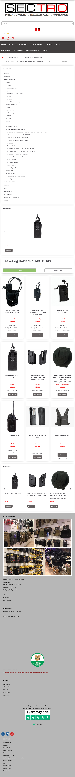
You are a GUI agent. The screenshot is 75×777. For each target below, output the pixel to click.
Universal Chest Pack (62, 435)
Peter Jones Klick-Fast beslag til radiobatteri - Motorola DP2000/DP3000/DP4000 (62, 379)
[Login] (8, 38)
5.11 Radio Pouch (12, 435)
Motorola (37, 384)
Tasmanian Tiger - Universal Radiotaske (12, 311)
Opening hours (7, 742)
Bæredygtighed (7, 765)
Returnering (6, 770)
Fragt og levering (7, 750)
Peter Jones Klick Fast (62, 384)
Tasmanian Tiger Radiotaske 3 (63, 311)
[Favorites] (3, 38)
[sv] (7, 33)
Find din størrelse (7, 760)
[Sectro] (36, 9)
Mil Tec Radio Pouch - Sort (13, 243)
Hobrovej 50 (6, 597)
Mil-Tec (12, 384)
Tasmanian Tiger (12, 319)
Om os (5, 753)
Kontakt (5, 745)
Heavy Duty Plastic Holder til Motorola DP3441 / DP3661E (37, 378)
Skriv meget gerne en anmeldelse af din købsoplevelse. (37, 708)
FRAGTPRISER (7, 768)
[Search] (72, 23)
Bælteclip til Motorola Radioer (37, 436)
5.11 (12, 444)
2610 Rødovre (7, 600)
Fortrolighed (6, 747)
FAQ (4, 763)
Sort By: (41, 270)
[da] (2, 33)
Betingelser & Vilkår (8, 755)
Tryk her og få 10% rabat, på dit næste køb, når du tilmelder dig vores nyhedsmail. (25, 672)
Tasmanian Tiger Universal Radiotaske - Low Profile (37, 312)
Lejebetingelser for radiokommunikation (13, 758)
